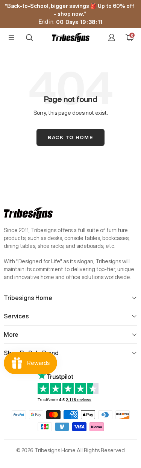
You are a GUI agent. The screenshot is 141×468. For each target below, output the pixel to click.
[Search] (29, 37)
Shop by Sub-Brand (31, 353)
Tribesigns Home (28, 298)
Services (16, 316)
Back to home (70, 137)
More (11, 335)
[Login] (111, 37)
